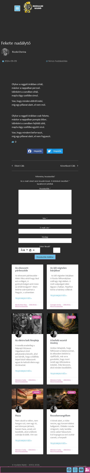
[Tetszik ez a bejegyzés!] (13, 141)
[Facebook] (69, 469)
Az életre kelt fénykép (27, 340)
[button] (17, 8)
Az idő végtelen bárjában (58, 269)
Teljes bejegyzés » (23, 298)
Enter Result (45, 246)
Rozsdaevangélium (60, 415)
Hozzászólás (45, 188)
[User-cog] (87, 469)
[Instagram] (75, 469)
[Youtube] (81, 469)
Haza (18, 415)
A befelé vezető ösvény (58, 342)
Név (45, 218)
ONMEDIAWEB (80, 467)
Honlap (45, 237)
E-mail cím (45, 228)
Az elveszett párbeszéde (21, 269)
